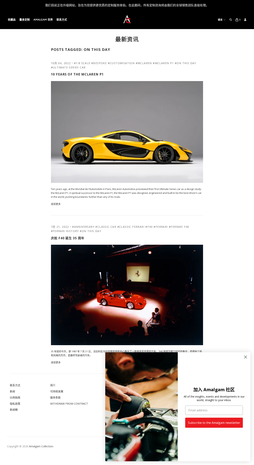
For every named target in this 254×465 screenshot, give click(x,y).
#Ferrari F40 (179, 226)
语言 (220, 19)
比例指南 (15, 397)
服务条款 (55, 397)
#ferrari (161, 226)
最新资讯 (127, 39)
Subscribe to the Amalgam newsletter (214, 423)
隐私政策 (15, 403)
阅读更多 (56, 204)
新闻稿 (14, 409)
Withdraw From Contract (69, 403)
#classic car (105, 226)
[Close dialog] (245, 357)
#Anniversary (83, 226)
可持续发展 (56, 391)
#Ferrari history (65, 231)
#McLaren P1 (163, 63)
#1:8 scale (82, 63)
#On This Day (185, 63)
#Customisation (121, 63)
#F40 (149, 226)
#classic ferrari (130, 226)
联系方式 (62, 19)
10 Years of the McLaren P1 (77, 74)
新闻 (12, 391)
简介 (52, 385)
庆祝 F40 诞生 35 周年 (68, 238)
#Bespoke (99, 63)
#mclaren (144, 63)
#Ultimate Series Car (68, 67)
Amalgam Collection (41, 446)
